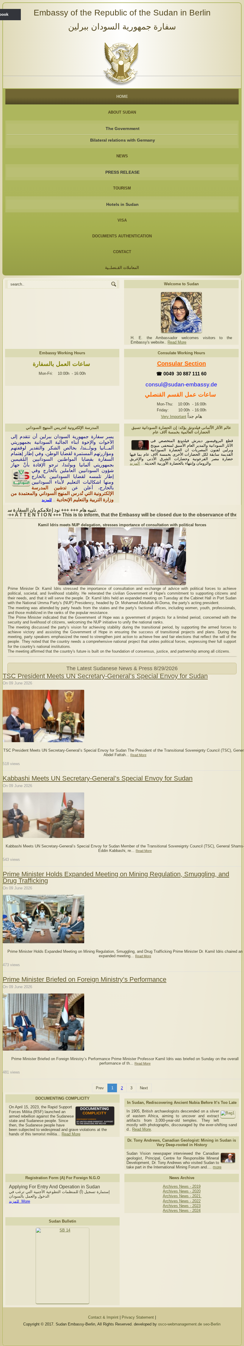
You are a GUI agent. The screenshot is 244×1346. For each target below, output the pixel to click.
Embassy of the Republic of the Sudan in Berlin (122, 12)
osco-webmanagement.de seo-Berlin (189, 1324)
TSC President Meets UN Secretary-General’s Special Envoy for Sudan (105, 676)
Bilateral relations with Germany (122, 140)
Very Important (173, 416)
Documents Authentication (122, 236)
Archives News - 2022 (182, 1201)
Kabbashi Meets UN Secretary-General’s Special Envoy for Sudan (98, 778)
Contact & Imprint (103, 1317)
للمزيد (47, 500)
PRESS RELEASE (122, 172)
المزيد (135, 463)
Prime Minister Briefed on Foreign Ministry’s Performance (84, 979)
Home (122, 96)
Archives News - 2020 (182, 1191)
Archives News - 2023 (182, 1206)
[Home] (122, 62)
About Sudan (122, 112)
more (217, 1167)
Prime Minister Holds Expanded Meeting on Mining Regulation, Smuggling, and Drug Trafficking (116, 877)
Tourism (122, 188)
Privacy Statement (138, 1317)
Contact (122, 252)
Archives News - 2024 (182, 1210)
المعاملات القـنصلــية (122, 267)
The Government (123, 128)
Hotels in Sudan (122, 204)
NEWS (122, 156)
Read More (177, 342)
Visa (122, 220)
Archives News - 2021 (182, 1196)
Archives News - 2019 (182, 1186)
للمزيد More (19, 1201)
